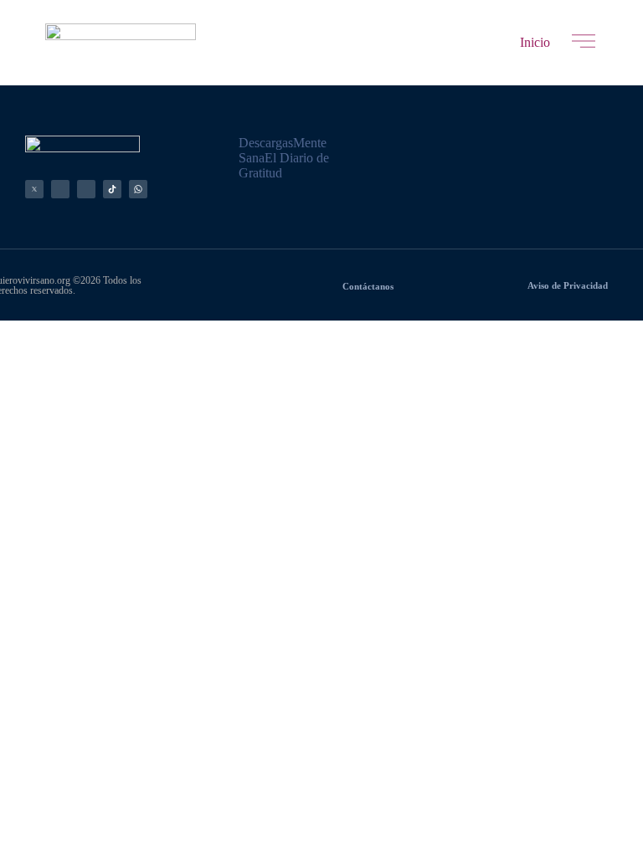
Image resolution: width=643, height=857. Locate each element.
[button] (535, 42)
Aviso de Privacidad (567, 285)
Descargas (266, 143)
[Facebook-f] (60, 189)
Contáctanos (368, 286)
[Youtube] (86, 189)
